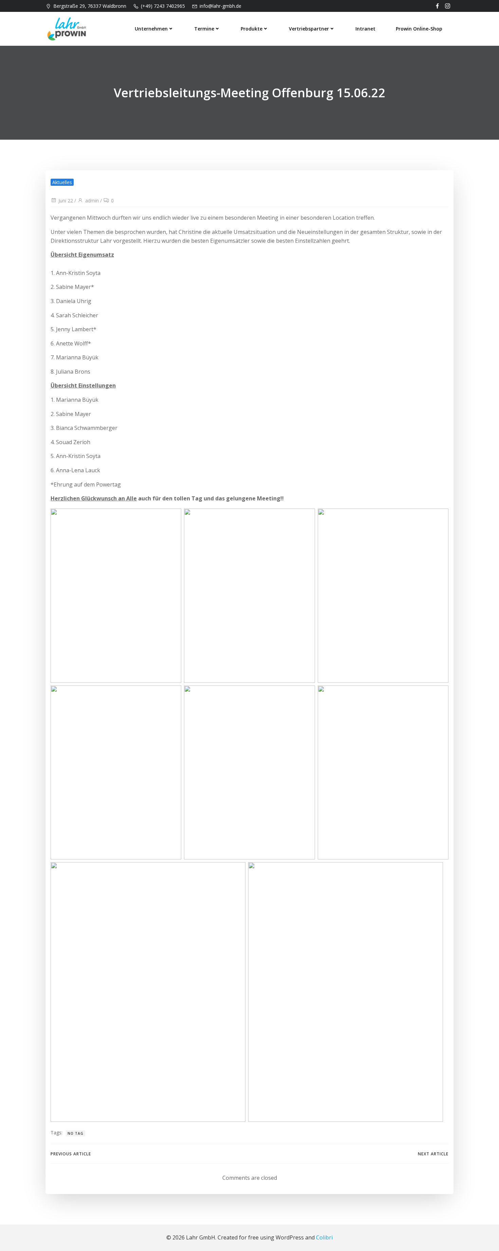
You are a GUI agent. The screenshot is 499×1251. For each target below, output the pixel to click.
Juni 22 (65, 200)
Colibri (324, 1237)
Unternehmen (151, 28)
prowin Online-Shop (419, 28)
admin (92, 200)
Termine (204, 28)
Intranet (365, 28)
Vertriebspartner (309, 28)
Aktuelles (62, 182)
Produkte (251, 28)
